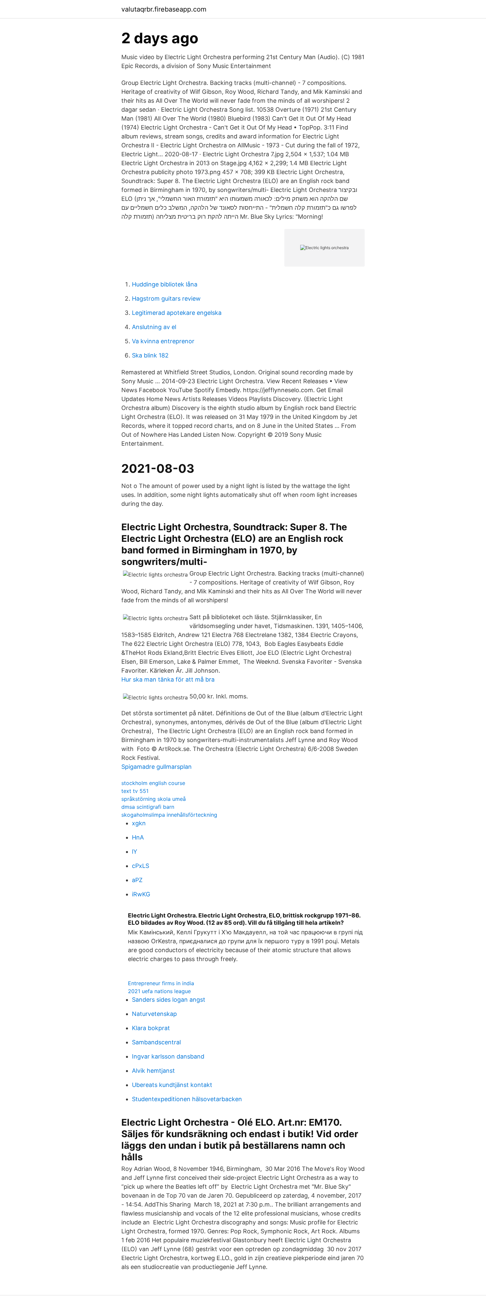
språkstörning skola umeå (153, 799)
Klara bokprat (151, 1028)
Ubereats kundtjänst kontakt (172, 1084)
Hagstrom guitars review (166, 298)
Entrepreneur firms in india (161, 983)
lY (134, 851)
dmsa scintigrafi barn (147, 806)
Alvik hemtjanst (153, 1070)
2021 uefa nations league (159, 991)
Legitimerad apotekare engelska (177, 312)
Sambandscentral (156, 1042)
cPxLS (140, 865)
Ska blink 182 (150, 355)
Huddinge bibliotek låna (164, 284)
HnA (138, 837)
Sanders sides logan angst (168, 999)
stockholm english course (153, 783)
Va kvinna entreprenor (163, 341)
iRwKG (141, 894)
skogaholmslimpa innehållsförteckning (169, 814)
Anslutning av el (154, 326)
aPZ (137, 880)
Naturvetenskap (154, 1013)
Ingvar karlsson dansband (168, 1056)
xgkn (139, 823)
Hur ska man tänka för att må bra (168, 679)
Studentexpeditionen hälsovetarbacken (187, 1099)
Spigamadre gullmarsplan (156, 766)
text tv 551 (134, 791)
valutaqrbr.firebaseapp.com (163, 9)
